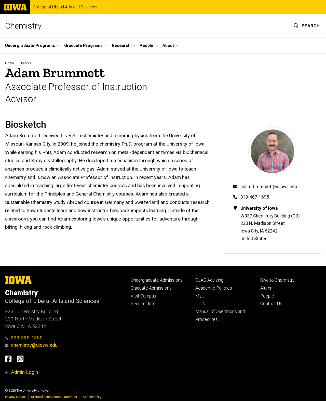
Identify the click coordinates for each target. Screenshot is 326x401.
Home (9, 63)
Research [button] (121, 45)
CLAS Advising (209, 280)
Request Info (143, 303)
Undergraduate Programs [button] (30, 45)
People (26, 63)
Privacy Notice (15, 397)
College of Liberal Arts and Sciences (65, 7)
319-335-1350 (27, 338)
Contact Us (271, 303)
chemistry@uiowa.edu (34, 345)
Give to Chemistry (277, 280)
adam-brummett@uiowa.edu (268, 186)
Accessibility (92, 397)
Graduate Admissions (151, 288)
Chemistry (23, 26)
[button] (306, 25)
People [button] (146, 45)
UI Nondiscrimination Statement (54, 397)
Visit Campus (143, 296)
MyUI (200, 296)
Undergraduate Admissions (157, 280)
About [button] (168, 45)
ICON (200, 303)
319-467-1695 (254, 197)
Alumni (267, 288)
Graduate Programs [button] (83, 45)
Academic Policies (213, 288)
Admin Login (24, 372)
